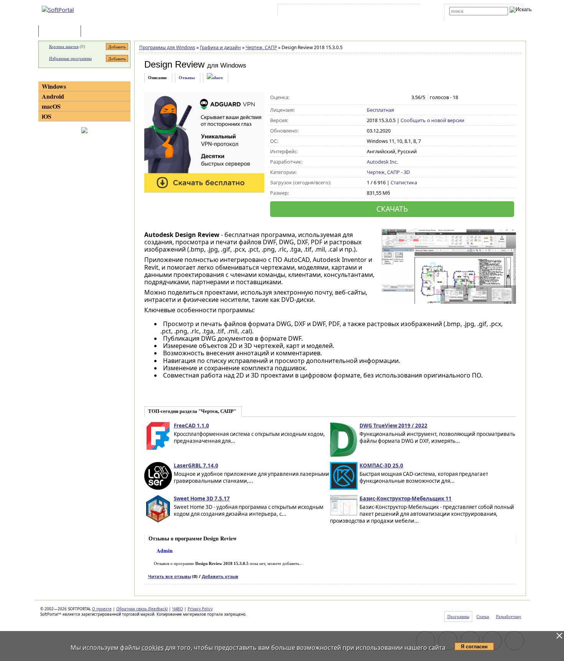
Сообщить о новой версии (432, 120)
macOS (51, 106)
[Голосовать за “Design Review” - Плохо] (379, 97)
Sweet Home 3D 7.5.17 (202, 498)
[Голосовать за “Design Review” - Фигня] (371, 97)
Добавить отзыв (220, 576)
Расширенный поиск (470, 18)
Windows (54, 86)
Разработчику (508, 616)
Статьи (99, 31)
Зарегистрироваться (345, 11)
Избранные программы (70, 58)
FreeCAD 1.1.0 (191, 425)
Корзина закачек (64, 46)
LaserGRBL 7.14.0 (196, 465)
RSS (408, 11)
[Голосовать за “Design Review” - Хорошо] (395, 97)
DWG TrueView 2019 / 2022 (393, 425)
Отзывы (187, 77)
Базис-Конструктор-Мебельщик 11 (406, 498)
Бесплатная (380, 109)
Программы (61, 31)
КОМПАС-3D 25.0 (381, 465)
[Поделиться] (215, 78)
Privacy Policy (200, 608)
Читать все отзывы (169, 576)
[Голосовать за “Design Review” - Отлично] (403, 97)
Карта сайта (385, 11)
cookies (153, 647)
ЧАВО (177, 608)
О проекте (102, 608)
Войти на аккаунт (302, 11)
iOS (46, 116)
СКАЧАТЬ (392, 209)
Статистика (404, 182)
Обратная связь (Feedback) (142, 608)
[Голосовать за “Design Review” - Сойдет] (387, 97)
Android (53, 96)
